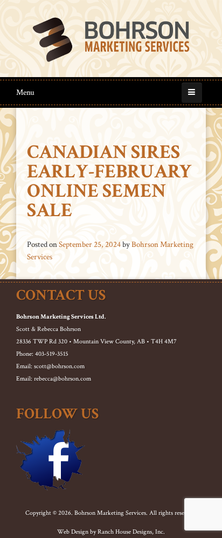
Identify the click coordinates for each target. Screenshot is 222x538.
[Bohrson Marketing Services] (111, 40)
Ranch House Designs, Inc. (131, 532)
